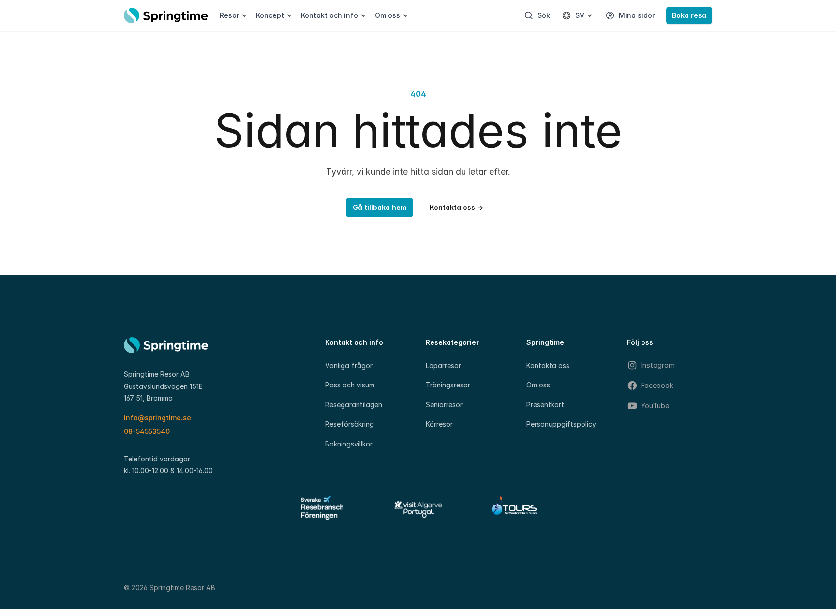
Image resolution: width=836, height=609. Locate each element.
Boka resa (689, 15)
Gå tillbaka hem (379, 207)
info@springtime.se (157, 418)
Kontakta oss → (456, 207)
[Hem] (166, 15)
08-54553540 (147, 431)
